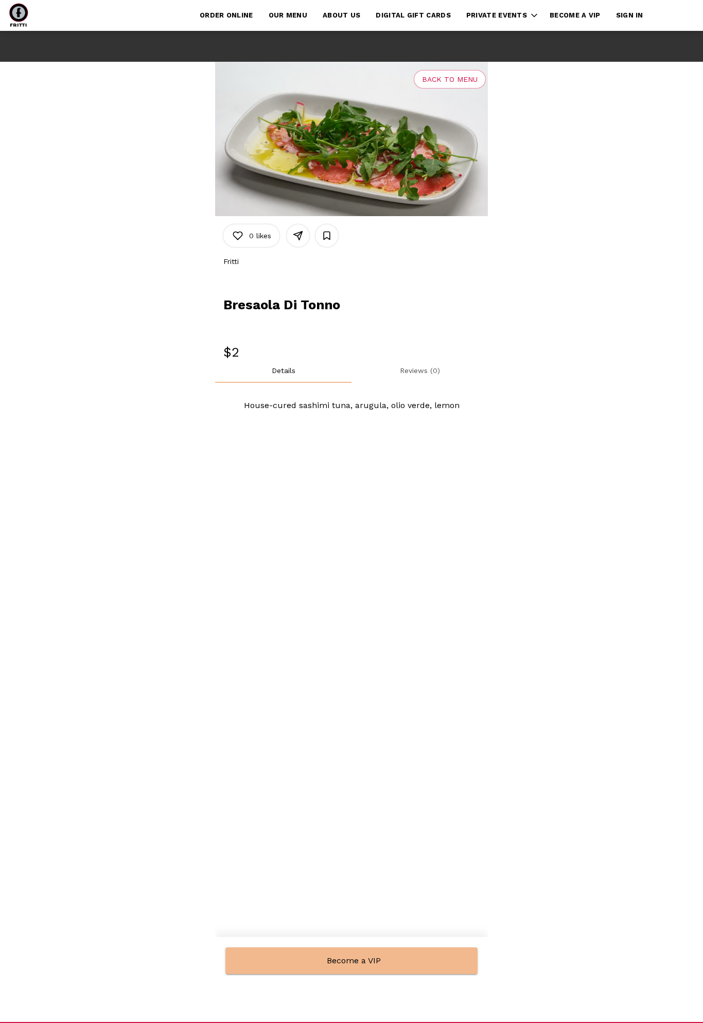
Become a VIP (575, 15)
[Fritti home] (54, 15)
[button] (502, 15)
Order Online (226, 15)
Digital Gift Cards (413, 15)
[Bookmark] (326, 235)
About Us (341, 15)
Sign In (629, 15)
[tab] (283, 370)
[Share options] (298, 235)
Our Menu (288, 15)
